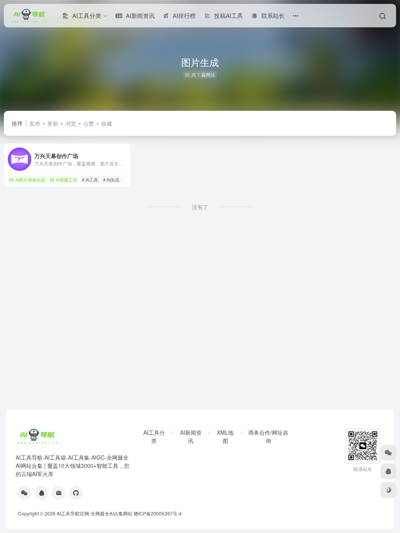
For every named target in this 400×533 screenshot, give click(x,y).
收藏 (106, 123)
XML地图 (225, 436)
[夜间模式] (388, 490)
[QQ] (41, 493)
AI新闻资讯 (191, 436)
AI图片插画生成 (30, 179)
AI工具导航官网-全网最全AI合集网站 (94, 513)
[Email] (59, 493)
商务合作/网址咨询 (268, 436)
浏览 (70, 123)
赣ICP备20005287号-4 (158, 513)
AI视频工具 (66, 179)
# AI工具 (90, 179)
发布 (34, 123)
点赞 (88, 123)
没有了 (200, 207)
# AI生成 (111, 179)
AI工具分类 (154, 436)
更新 (52, 123)
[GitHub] (76, 493)
